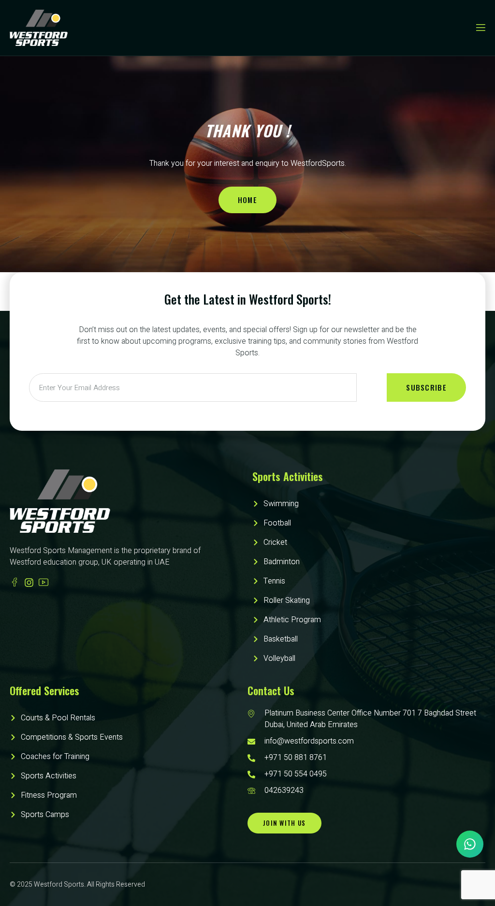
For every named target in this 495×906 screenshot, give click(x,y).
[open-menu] (480, 28)
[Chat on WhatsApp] (469, 844)
